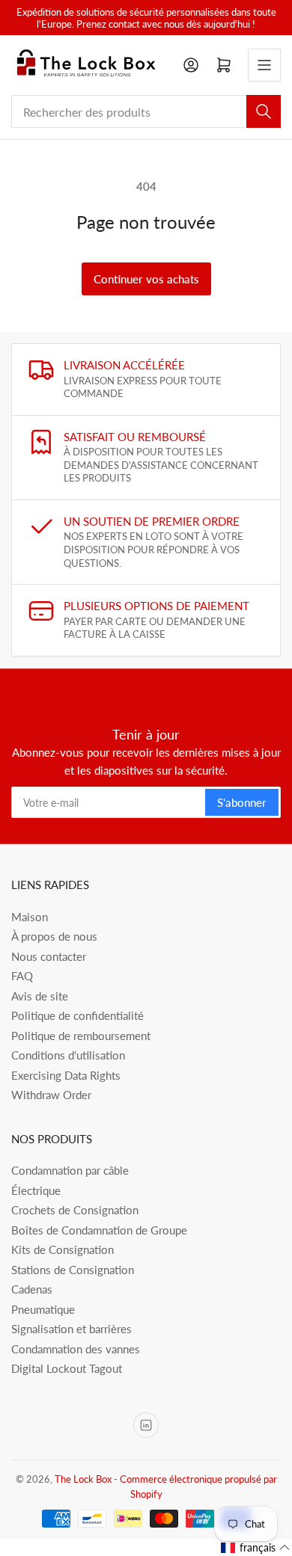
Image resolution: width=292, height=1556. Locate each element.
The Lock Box (83, 1479)
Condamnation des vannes (75, 1349)
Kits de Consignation (62, 1249)
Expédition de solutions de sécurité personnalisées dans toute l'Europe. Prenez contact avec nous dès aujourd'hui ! (146, 18)
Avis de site (39, 996)
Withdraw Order (51, 1094)
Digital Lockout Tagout (66, 1368)
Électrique (36, 1190)
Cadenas (31, 1289)
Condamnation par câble (70, 1170)
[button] (255, 1548)
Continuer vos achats (146, 279)
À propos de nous (54, 936)
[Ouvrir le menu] (264, 65)
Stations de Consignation (72, 1269)
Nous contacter (48, 956)
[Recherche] (263, 111)
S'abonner (242, 802)
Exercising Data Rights (66, 1075)
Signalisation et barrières (71, 1328)
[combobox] (146, 111)
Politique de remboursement (80, 1035)
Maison (29, 916)
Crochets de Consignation (75, 1210)
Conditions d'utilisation (68, 1055)
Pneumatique (43, 1309)
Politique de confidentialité (77, 1015)
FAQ (22, 976)
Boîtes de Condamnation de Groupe (99, 1230)
